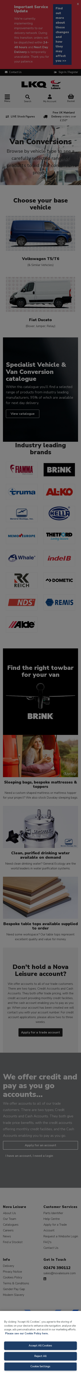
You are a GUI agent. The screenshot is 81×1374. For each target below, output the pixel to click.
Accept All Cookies (40, 1345)
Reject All (40, 1356)
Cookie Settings (40, 1366)
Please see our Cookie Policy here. (26, 1333)
